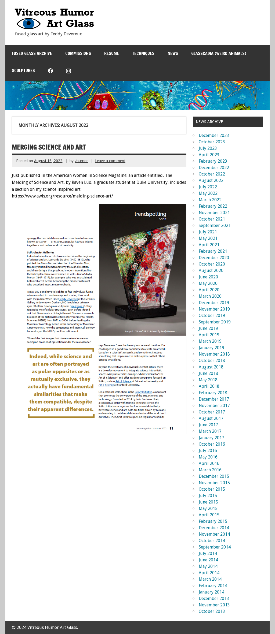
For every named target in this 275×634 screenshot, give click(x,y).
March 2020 (210, 296)
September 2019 (215, 322)
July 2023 (208, 148)
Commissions (78, 53)
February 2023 (213, 161)
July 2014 (208, 553)
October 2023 (212, 141)
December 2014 (214, 527)
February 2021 (213, 251)
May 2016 (208, 457)
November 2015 (214, 482)
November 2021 (214, 212)
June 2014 (208, 559)
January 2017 (211, 437)
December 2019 (214, 302)
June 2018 (208, 373)
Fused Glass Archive (32, 53)
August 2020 (211, 270)
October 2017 (212, 412)
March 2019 (210, 341)
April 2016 (209, 463)
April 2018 (209, 386)
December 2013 (214, 598)
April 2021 (209, 244)
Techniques (143, 53)
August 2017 (211, 418)
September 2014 (215, 547)
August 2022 (211, 180)
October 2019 (212, 315)
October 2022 (212, 174)
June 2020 (208, 276)
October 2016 (212, 444)
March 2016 (210, 469)
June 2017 (208, 424)
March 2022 (210, 199)
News (173, 53)
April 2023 (209, 154)
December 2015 (214, 476)
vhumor (81, 161)
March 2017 (210, 431)
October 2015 (212, 489)
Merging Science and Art (49, 147)
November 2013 (214, 604)
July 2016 (208, 450)
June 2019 (208, 328)
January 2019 (211, 347)
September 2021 (215, 225)
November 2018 (214, 354)
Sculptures (23, 70)
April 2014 (209, 572)
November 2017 (214, 405)
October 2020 (212, 264)
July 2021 (208, 231)
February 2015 (213, 521)
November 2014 (214, 534)
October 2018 (212, 360)
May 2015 (208, 508)
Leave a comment (110, 161)
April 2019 (209, 334)
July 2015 (208, 495)
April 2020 (209, 289)
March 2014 (210, 579)
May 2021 (208, 238)
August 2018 (211, 367)
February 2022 (213, 206)
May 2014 (208, 566)
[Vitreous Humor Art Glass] (54, 28)
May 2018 (208, 379)
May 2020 (208, 283)
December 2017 (214, 399)
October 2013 (212, 611)
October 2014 (212, 540)
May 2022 (208, 193)
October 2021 (212, 219)
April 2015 (209, 514)
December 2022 (214, 167)
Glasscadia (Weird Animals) (218, 53)
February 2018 (213, 392)
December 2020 (214, 257)
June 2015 (208, 502)
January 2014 (211, 592)
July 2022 (208, 186)
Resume (111, 53)
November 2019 (214, 309)
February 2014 (213, 585)
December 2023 (214, 135)
